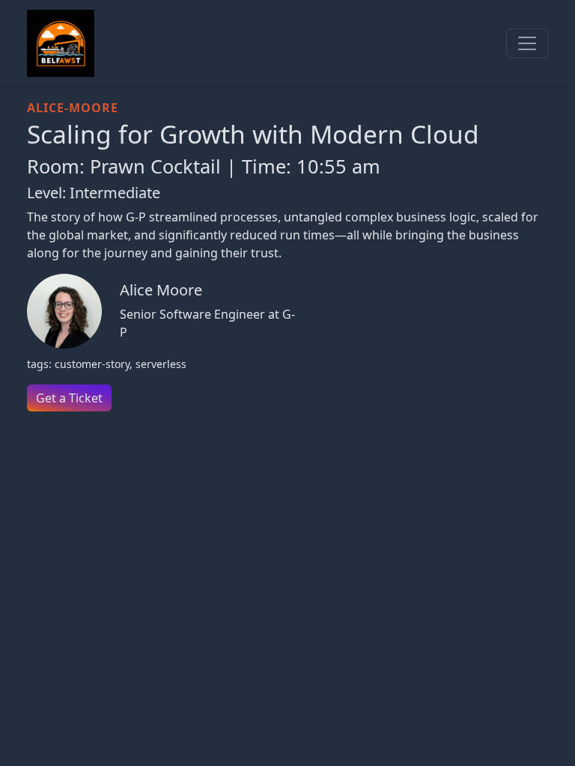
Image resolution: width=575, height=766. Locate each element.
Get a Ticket (69, 398)
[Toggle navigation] (527, 43)
